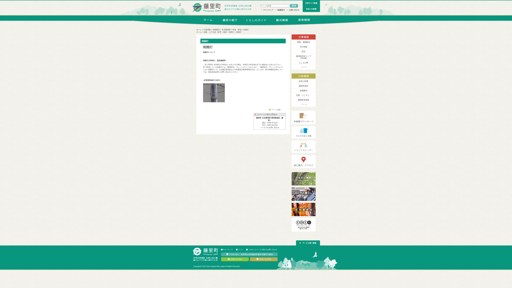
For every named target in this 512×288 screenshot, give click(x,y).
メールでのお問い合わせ (269, 128)
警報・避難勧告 (303, 42)
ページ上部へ (276, 110)
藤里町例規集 (303, 100)
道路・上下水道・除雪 (212, 32)
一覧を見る (303, 67)
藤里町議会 (303, 86)
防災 (303, 51)
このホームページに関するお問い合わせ (262, 250)
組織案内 (216, 30)
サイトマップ (228, 250)
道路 (225, 32)
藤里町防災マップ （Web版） (303, 57)
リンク (240, 250)
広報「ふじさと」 (303, 95)
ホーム (199, 30)
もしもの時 (303, 63)
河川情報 (303, 47)
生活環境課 (226, 30)
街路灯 (231, 32)
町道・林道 (237, 30)
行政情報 (207, 30)
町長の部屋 (303, 81)
